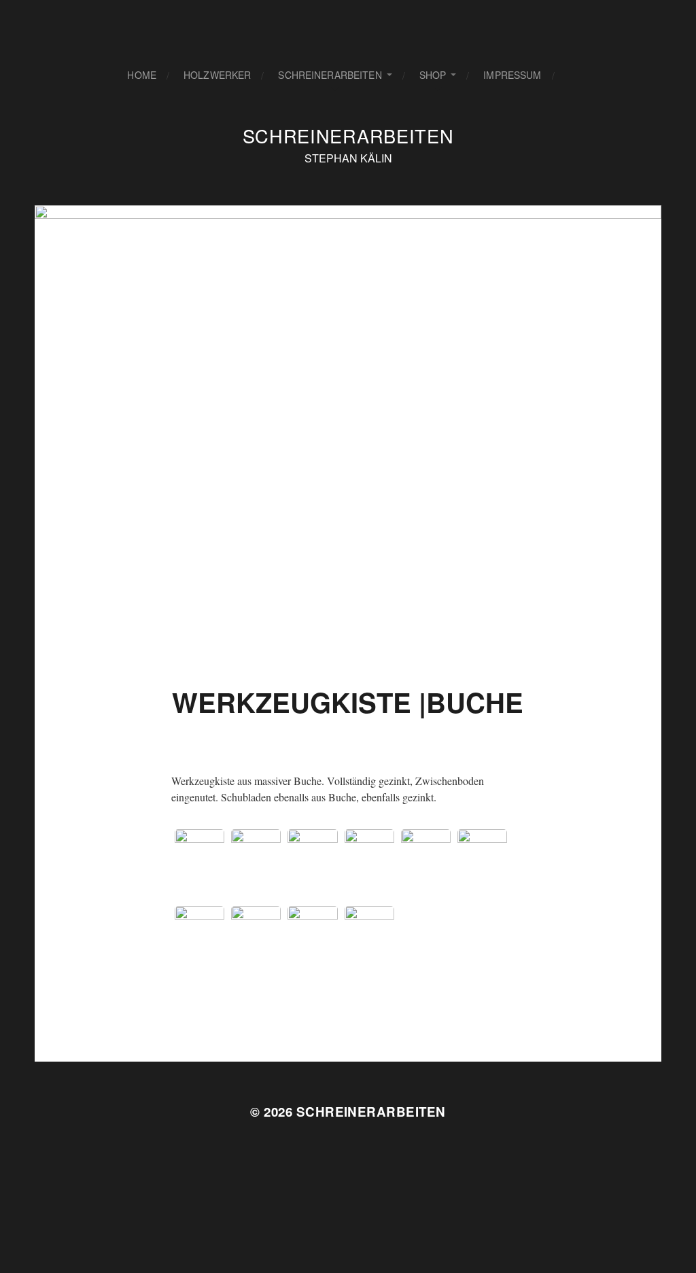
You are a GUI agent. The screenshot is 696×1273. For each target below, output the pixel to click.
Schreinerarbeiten (329, 75)
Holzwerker (217, 75)
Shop (433, 75)
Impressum (512, 75)
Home (141, 75)
